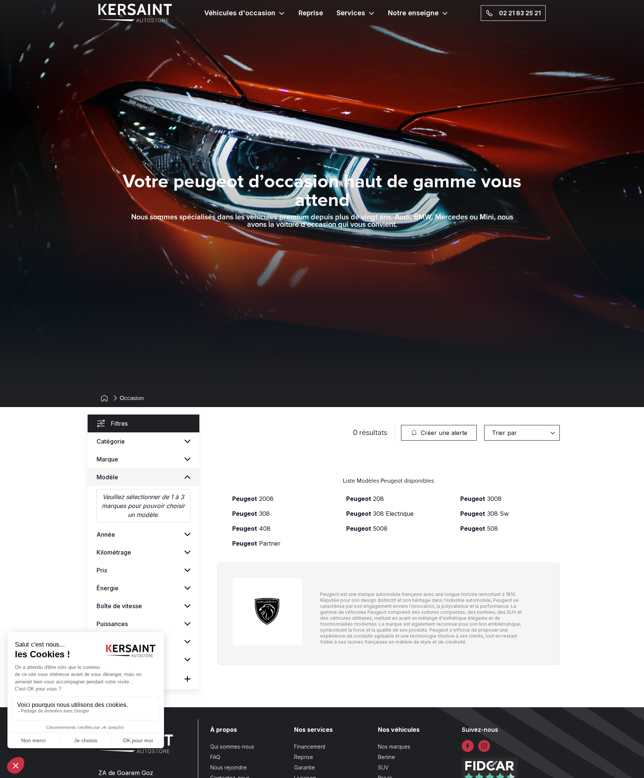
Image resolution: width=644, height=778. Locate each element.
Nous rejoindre (228, 767)
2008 (253, 498)
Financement (309, 746)
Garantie (304, 767)
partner (256, 543)
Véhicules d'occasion (239, 13)
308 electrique (380, 513)
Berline (386, 757)
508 (479, 528)
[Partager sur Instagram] (484, 746)
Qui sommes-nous (232, 746)
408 (251, 528)
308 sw (484, 513)
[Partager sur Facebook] (467, 746)
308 (251, 513)
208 (365, 498)
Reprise (311, 13)
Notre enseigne (413, 13)
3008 (481, 498)
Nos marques (394, 746)
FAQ (215, 757)
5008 (367, 528)
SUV (383, 767)
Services (351, 13)
